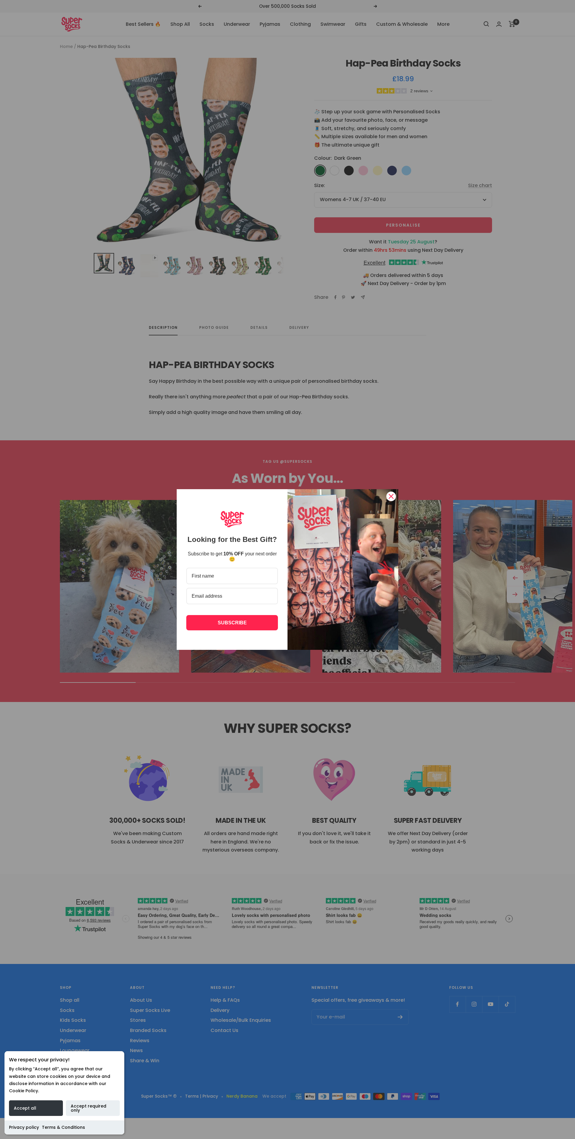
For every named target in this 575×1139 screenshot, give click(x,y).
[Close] (391, 496)
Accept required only (88, 1108)
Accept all (25, 1108)
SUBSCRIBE (232, 622)
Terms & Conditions (63, 1127)
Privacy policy (24, 1127)
